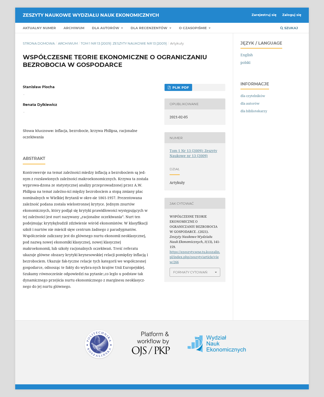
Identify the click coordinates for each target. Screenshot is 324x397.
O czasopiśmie (193, 28)
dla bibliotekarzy (253, 111)
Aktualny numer (39, 28)
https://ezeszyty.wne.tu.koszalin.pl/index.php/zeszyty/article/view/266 (195, 257)
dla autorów (249, 103)
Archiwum (74, 28)
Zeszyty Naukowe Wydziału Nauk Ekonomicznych (91, 15)
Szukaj (290, 28)
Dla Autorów (106, 28)
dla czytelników (252, 95)
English (246, 54)
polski (245, 62)
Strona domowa (39, 43)
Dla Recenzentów (149, 28)
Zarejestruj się (264, 15)
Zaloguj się (291, 15)
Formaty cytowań (190, 272)
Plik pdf (180, 87)
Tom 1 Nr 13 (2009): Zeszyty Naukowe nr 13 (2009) (124, 43)
